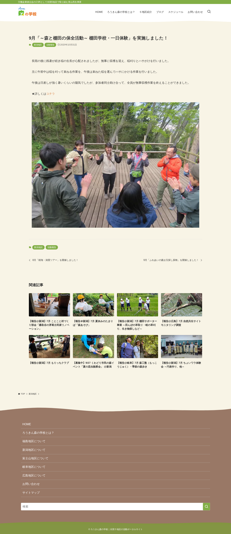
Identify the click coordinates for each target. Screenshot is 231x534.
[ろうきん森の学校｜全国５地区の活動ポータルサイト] (27, 12)
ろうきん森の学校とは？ (38, 432)
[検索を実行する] (206, 506)
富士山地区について (35, 458)
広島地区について (33, 475)
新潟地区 (38, 45)
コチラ (50, 93)
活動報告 (50, 45)
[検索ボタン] (209, 12)
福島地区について (33, 441)
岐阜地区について (33, 466)
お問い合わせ (31, 483)
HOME (26, 424)
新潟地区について (33, 449)
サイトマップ (31, 492)
